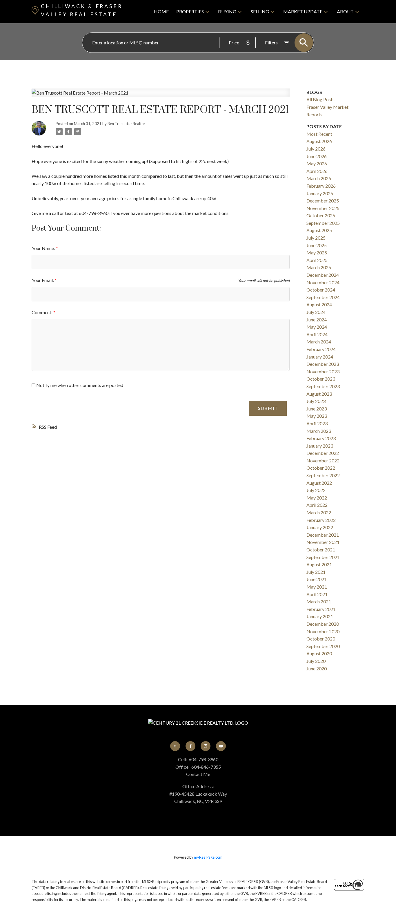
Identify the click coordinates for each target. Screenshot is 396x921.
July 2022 (316, 490)
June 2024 (316, 319)
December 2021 (322, 535)
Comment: (42, 312)
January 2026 (319, 193)
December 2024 (322, 275)
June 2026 (316, 156)
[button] (175, 746)
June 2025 (316, 245)
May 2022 (316, 497)
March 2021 (318, 601)
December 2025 (322, 200)
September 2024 (323, 297)
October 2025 (320, 215)
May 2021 (316, 586)
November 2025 (322, 208)
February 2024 (321, 349)
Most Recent (319, 134)
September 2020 (323, 646)
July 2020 (316, 661)
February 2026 (321, 186)
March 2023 (318, 431)
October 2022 (320, 468)
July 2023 (316, 401)
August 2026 (319, 141)
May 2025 (316, 252)
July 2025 (316, 237)
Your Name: (44, 248)
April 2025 (317, 260)
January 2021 (319, 616)
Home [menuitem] (161, 11)
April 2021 (317, 594)
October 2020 (320, 638)
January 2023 (319, 445)
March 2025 (318, 267)
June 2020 (316, 668)
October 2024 (320, 289)
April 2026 (317, 171)
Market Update (302, 11)
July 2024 (316, 312)
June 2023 (316, 408)
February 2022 (321, 520)
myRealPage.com (208, 857)
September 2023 (323, 386)
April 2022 (317, 505)
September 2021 (323, 557)
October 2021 (320, 549)
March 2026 (318, 178)
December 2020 (322, 624)
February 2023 (321, 438)
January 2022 (319, 527)
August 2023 (319, 394)
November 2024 (322, 282)
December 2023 (322, 364)
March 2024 (318, 341)
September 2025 (323, 223)
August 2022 (319, 483)
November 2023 (322, 371)
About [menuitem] (345, 11)
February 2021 (321, 609)
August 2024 (319, 304)
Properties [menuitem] (190, 11)
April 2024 (317, 334)
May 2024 (316, 327)
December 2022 (322, 453)
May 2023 (316, 416)
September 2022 (323, 475)
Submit (268, 408)
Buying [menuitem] (227, 11)
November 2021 (322, 542)
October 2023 (320, 378)
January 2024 (319, 356)
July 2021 (316, 572)
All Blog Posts (320, 99)
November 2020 (322, 631)
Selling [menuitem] (260, 11)
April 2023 (317, 423)
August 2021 (319, 564)
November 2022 (322, 460)
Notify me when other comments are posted (79, 385)
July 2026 (316, 148)
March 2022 (318, 512)
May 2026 (316, 163)
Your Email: (43, 280)
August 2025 (319, 230)
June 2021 (316, 579)
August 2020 (319, 653)
